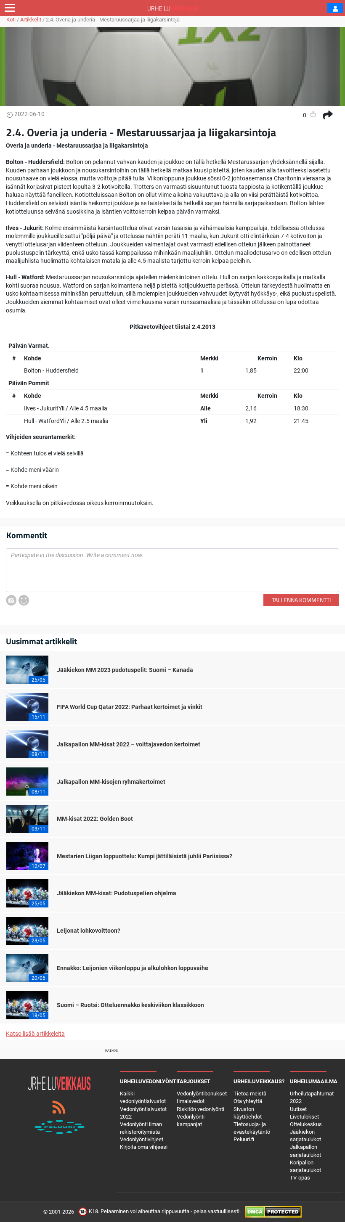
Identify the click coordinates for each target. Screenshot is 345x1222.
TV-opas (300, 1177)
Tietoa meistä (250, 1093)
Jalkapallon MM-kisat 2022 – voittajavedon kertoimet (128, 744)
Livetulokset (304, 1117)
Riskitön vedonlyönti (200, 1109)
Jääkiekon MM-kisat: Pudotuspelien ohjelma (116, 893)
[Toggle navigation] (10, 8)
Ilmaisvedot (190, 1101)
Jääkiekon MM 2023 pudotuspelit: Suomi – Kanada (125, 670)
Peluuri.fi (244, 1139)
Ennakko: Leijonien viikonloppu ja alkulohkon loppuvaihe (132, 968)
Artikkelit (30, 19)
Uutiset (298, 1109)
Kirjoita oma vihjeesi (143, 1147)
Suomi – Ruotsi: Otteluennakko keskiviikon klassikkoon (130, 1005)
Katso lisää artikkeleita (35, 1033)
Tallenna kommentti (301, 599)
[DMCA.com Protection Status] (273, 1212)
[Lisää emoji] (24, 600)
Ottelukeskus (306, 1124)
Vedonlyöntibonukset (202, 1093)
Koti (11, 19)
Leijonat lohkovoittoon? (88, 930)
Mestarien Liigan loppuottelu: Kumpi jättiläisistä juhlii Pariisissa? (144, 856)
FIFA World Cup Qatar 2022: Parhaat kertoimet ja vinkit (129, 707)
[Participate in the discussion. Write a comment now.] (172, 570)
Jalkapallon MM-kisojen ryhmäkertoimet (111, 781)
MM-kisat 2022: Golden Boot (95, 818)
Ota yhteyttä (248, 1101)
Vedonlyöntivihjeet (141, 1139)
